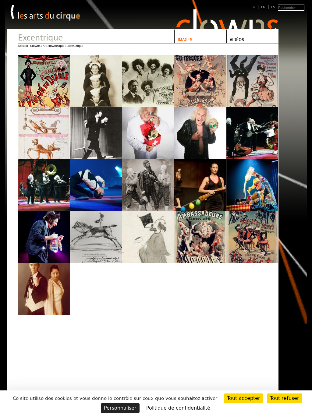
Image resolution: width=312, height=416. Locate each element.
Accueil (23, 46)
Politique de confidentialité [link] (178, 408)
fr (253, 7)
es (273, 7)
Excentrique (74, 46)
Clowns (35, 46)
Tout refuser (284, 398)
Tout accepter (243, 398)
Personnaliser (120, 408)
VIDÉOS (237, 40)
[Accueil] (49, 16)
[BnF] (12, 12)
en (263, 7)
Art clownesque (53, 46)
